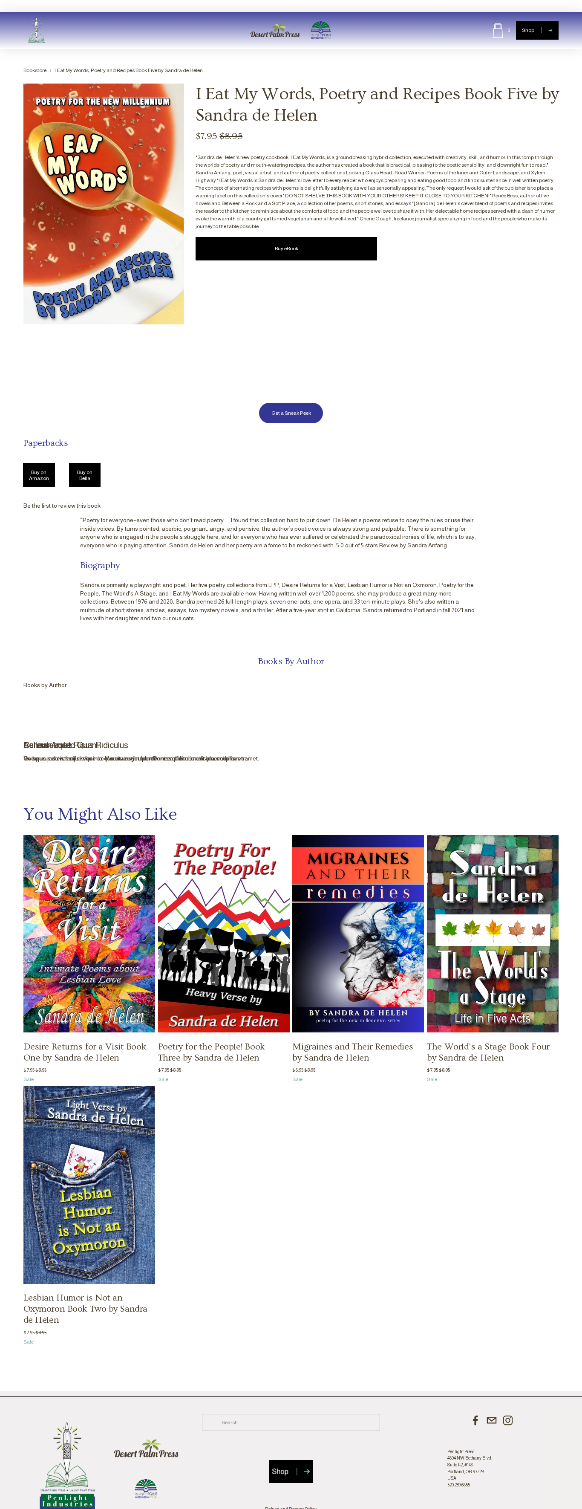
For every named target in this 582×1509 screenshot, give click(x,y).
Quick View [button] (113, 711)
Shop (528, 30)
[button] (544, 685)
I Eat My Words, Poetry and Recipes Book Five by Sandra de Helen (129, 70)
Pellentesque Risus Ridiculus (75, 745)
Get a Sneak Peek (291, 413)
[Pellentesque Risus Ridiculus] (136, 730)
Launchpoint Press (321, 30)
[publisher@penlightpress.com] (492, 1420)
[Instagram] (508, 1420)
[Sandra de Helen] (51, 519)
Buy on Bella (84, 475)
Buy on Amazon (39, 475)
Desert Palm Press (274, 30)
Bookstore (34, 70)
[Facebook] (475, 1420)
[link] (103, 204)
